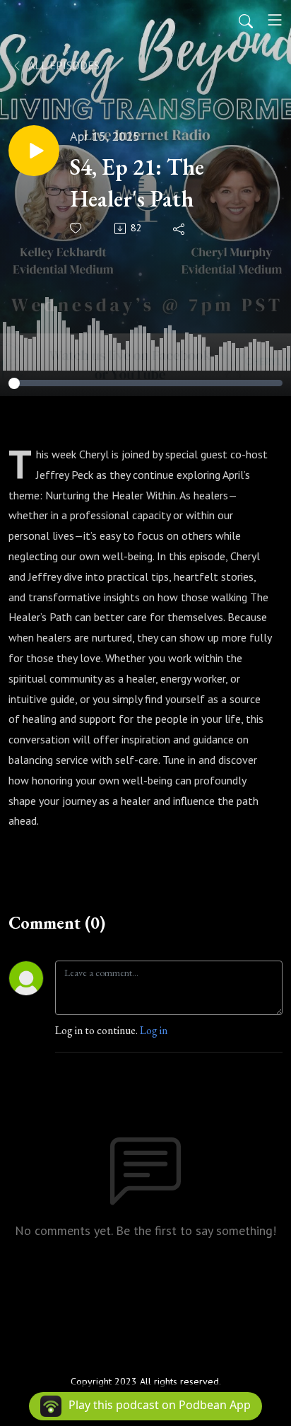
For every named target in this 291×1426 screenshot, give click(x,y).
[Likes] (77, 228)
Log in (153, 1030)
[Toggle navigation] (275, 19)
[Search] (246, 20)
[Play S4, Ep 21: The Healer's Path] (33, 150)
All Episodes (63, 65)
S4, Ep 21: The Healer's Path (137, 183)
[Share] (180, 228)
